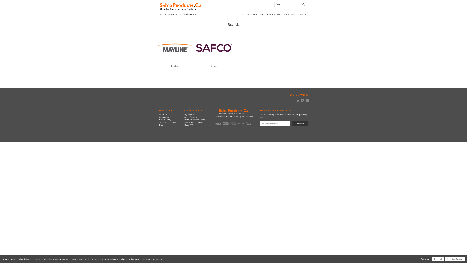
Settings (425, 259)
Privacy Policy (165, 120)
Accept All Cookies (455, 259)
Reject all (438, 259)
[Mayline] (175, 48)
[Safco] (214, 48)
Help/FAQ (188, 125)
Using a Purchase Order (194, 120)
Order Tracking (190, 117)
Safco (214, 66)
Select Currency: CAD (269, 14)
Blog (161, 125)
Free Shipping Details (193, 122)
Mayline (175, 66)
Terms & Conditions (167, 122)
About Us (163, 115)
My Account (290, 14)
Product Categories (169, 14)
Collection (189, 14)
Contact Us (164, 117)
